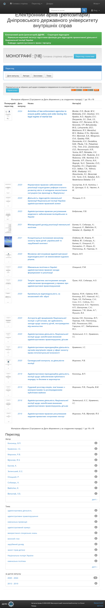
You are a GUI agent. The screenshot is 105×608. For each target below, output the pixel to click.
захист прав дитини (16, 549)
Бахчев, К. (12, 465)
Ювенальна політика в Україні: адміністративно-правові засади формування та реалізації (43, 270)
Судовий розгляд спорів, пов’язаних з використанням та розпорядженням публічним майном (46, 390)
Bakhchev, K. (13, 488)
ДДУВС (5, 604)
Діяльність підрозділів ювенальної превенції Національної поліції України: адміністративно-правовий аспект (47, 201)
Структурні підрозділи (58, 34)
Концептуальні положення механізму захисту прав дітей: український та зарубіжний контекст (45, 240)
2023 (20, 198)
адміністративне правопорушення (23, 516)
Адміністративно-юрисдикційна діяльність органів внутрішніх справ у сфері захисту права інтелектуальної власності (48, 350)
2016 (20, 400)
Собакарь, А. (13, 482)
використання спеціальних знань (22, 533)
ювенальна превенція (17, 521)
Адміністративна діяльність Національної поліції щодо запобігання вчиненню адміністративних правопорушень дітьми (48, 403)
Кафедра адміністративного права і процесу (29, 42)
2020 (20, 184)
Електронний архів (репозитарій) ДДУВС (25, 34)
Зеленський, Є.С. (15, 471)
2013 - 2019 (13, 583)
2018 (20, 373)
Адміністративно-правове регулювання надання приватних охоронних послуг (47, 415)
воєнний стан (14, 538)
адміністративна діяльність (20, 510)
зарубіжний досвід (16, 544)
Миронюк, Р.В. (14, 454)
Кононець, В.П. (14, 443)
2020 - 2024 (13, 578)
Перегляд (36, 3)
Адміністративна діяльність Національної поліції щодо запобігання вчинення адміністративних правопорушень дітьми (48, 336)
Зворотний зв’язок (98, 604)
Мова (96, 3)
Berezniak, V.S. (14, 493)
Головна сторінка (20, 3)
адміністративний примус (19, 527)
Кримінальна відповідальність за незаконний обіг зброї (44, 295)
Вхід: (95, 10)
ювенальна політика (17, 561)
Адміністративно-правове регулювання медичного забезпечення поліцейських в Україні (47, 214)
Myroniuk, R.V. (14, 460)
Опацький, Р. (13, 476)
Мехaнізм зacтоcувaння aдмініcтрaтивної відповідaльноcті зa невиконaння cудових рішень (48, 256)
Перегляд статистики (85, 56)
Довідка (49, 3)
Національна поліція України (20, 555)
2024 (20, 111)
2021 (20, 224)
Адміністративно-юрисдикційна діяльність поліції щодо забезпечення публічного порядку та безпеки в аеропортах (48, 376)
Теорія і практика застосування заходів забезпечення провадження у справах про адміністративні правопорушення (48, 283)
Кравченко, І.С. (14, 448)
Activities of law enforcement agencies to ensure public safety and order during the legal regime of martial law (47, 114)
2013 (20, 347)
